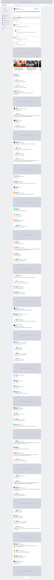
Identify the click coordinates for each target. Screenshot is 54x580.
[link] (20, 66)
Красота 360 (19, 254)
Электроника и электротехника (22, 314)
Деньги (19, 209)
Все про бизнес (19, 120)
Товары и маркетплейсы (20, 9)
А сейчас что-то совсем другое (22, 342)
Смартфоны (19, 148)
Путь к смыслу (20, 187)
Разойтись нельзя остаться (22, 556)
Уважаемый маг (20, 348)
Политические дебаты (21, 408)
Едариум (19, 242)
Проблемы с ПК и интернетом (22, 259)
